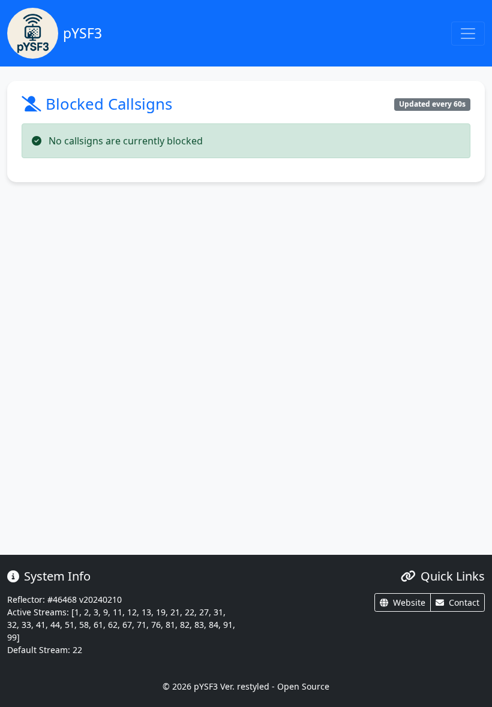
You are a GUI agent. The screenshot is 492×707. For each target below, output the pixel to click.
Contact (464, 602)
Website (409, 602)
